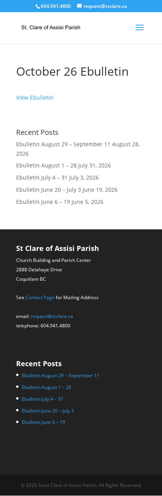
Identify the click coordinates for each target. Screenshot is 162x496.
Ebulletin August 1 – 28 (46, 165)
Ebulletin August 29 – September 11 (63, 144)
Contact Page (40, 297)
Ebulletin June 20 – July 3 (48, 189)
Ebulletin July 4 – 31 (42, 177)
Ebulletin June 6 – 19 (43, 201)
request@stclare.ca (52, 316)
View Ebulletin (34, 97)
